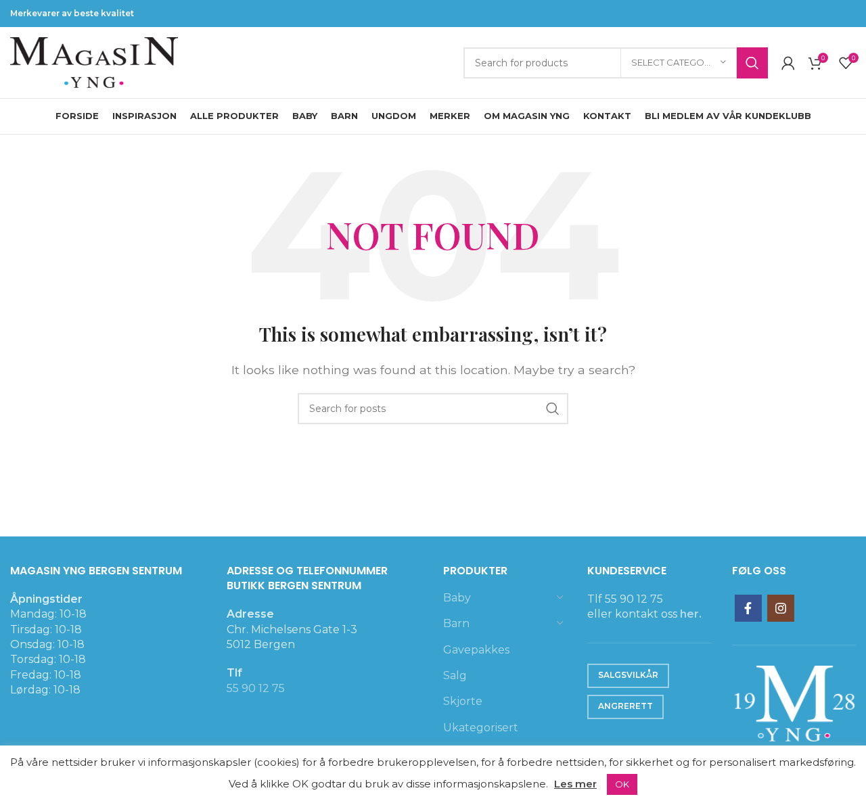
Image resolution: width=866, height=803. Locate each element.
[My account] (788, 62)
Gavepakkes (476, 649)
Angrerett (625, 706)
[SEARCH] (752, 62)
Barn (456, 623)
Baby (457, 597)
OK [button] (622, 784)
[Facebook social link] (748, 608)
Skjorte (462, 701)
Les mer (575, 783)
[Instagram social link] (780, 608)
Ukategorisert (480, 727)
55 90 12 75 (256, 688)
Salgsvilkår (628, 675)
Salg (455, 675)
